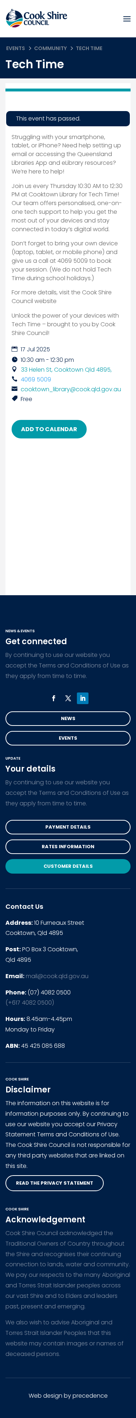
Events (15, 48)
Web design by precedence (68, 1396)
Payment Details (68, 827)
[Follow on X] (68, 698)
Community (50, 48)
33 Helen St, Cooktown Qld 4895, (66, 369)
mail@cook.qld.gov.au (57, 976)
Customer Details (68, 866)
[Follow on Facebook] (53, 698)
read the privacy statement (54, 1183)
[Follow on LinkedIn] (82, 698)
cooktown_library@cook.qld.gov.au (71, 389)
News (68, 718)
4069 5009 (36, 379)
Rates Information (68, 846)
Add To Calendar (49, 429)
